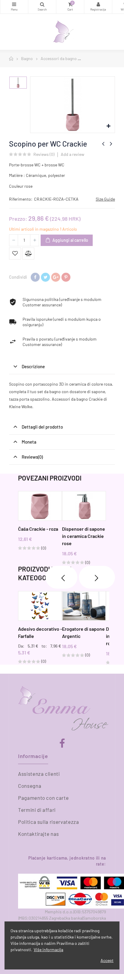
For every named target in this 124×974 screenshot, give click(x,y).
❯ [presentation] (97, 577)
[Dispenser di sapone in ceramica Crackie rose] (84, 506)
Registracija (98, 7)
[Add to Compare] (28, 253)
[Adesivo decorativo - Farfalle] (40, 606)
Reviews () (43, 154)
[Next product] (111, 143)
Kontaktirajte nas (38, 834)
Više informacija (48, 949)
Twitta (45, 277)
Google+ (55, 277)
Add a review (72, 154)
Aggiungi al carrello (69, 240)
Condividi (35, 277)
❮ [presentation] (61, 577)
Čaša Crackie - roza (38, 529)
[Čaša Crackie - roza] (40, 506)
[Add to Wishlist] (15, 253)
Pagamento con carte (43, 798)
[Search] (42, 7)
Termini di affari (37, 810)
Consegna (29, 786)
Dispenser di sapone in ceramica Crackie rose (83, 536)
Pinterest (65, 277)
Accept (107, 960)
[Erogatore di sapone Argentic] (84, 606)
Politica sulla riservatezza (48, 822)
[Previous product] (103, 143)
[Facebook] (62, 743)
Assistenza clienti (39, 774)
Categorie (14, 7)
